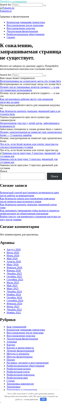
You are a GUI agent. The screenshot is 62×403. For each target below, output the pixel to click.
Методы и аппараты (18, 353)
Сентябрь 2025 (15, 279)
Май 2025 (12, 285)
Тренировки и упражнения (22, 389)
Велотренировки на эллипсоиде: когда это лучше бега (30, 81)
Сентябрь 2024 (15, 300)
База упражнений (16, 326)
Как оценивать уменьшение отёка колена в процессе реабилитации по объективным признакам (29, 212)
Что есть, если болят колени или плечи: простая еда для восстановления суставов (29, 146)
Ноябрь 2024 (14, 294)
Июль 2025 (13, 282)
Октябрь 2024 (14, 297)
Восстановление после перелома (25, 25)
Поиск (3, 171)
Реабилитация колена (19, 368)
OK (43, 399)
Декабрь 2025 (14, 273)
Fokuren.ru (6, 11)
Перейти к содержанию (13, 1)
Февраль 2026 (14, 267)
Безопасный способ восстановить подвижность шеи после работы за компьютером (29, 194)
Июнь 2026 (13, 255)
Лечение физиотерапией (20, 350)
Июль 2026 (13, 252)
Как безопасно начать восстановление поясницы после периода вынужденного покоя (27, 200)
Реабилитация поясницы (21, 374)
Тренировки (13, 386)
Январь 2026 (14, 270)
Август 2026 (14, 249)
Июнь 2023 (13, 306)
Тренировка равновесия (20, 383)
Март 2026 (13, 264)
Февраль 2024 (14, 303)
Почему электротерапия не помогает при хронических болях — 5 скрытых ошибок (31, 134)
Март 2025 (13, 288)
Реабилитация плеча (18, 371)
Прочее (11, 359)
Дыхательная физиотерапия (22, 31)
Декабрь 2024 (14, 291)
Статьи (11, 380)
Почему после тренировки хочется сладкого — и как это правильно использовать (30, 89)
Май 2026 (12, 258)
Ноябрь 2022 (14, 312)
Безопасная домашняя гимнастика (26, 22)
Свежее (11, 37)
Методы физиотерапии (20, 356)
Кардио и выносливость (20, 347)
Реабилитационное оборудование (25, 34)
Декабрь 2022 (14, 309)
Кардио (11, 344)
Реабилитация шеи (17, 377)
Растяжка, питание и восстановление (28, 362)
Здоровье (12, 341)
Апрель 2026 (14, 261)
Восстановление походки (21, 28)
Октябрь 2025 (14, 276)
